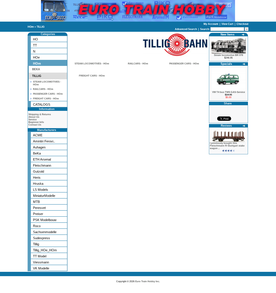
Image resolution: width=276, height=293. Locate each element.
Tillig (36, 244)
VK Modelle (41, 268)
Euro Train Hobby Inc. (147, 281)
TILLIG (40, 26)
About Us (33, 117)
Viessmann (41, 262)
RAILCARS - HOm (43, 89)
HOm (31, 26)
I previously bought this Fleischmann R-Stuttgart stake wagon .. (227, 146)
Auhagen (39, 147)
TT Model (39, 256)
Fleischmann (42, 165)
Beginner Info (36, 122)
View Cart (227, 23)
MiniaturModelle (44, 195)
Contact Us (34, 124)
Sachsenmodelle (44, 232)
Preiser (38, 214)
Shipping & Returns (39, 114)
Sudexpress (41, 238)
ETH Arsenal (42, 159)
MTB (36, 202)
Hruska (38, 183)
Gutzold (38, 171)
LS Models (40, 189)
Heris (37, 177)
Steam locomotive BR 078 (228, 55)
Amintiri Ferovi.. (44, 141)
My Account (211, 23)
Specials (226, 63)
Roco (37, 226)
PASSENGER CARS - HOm (48, 93)
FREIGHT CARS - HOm (46, 98)
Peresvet (39, 208)
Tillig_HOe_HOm (45, 250)
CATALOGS (41, 104)
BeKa (37, 153)
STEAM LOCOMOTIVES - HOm (92, 63)
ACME (37, 135)
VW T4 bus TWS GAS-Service (228, 92)
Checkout (242, 23)
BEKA (36, 69)
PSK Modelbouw (44, 220)
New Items (227, 34)
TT (35, 45)
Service (32, 119)
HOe (36, 57)
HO (35, 39)
